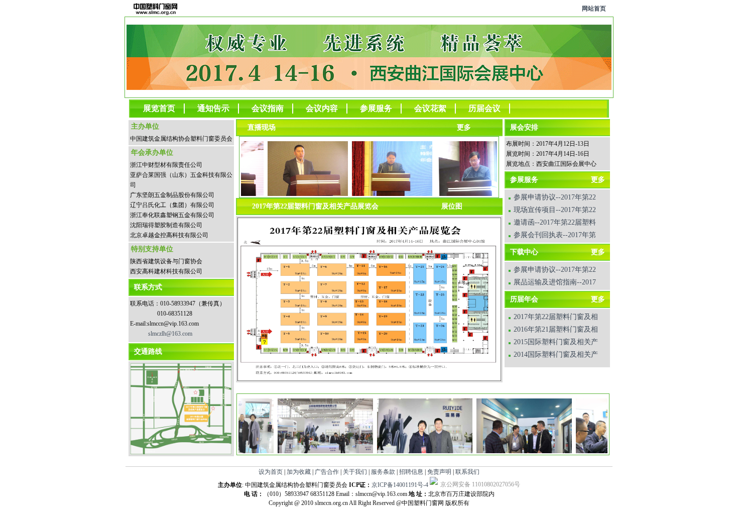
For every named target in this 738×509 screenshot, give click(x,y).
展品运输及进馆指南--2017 (555, 282)
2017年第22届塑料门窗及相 (556, 317)
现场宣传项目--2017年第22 (555, 210)
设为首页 (271, 471)
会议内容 (322, 108)
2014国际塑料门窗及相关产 (556, 354)
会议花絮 (430, 108)
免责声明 (439, 471)
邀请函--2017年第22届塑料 (555, 222)
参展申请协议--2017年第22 (555, 197)
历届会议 (484, 108)
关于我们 (355, 471)
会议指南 (268, 108)
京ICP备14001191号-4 (400, 484)
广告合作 (327, 471)
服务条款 (383, 471)
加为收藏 (299, 471)
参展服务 (376, 108)
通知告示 (213, 108)
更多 (598, 179)
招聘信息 (411, 471)
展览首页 (159, 108)
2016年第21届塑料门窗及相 (556, 329)
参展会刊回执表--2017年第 (555, 235)
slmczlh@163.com (170, 333)
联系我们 (467, 471)
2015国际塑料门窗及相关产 (556, 342)
